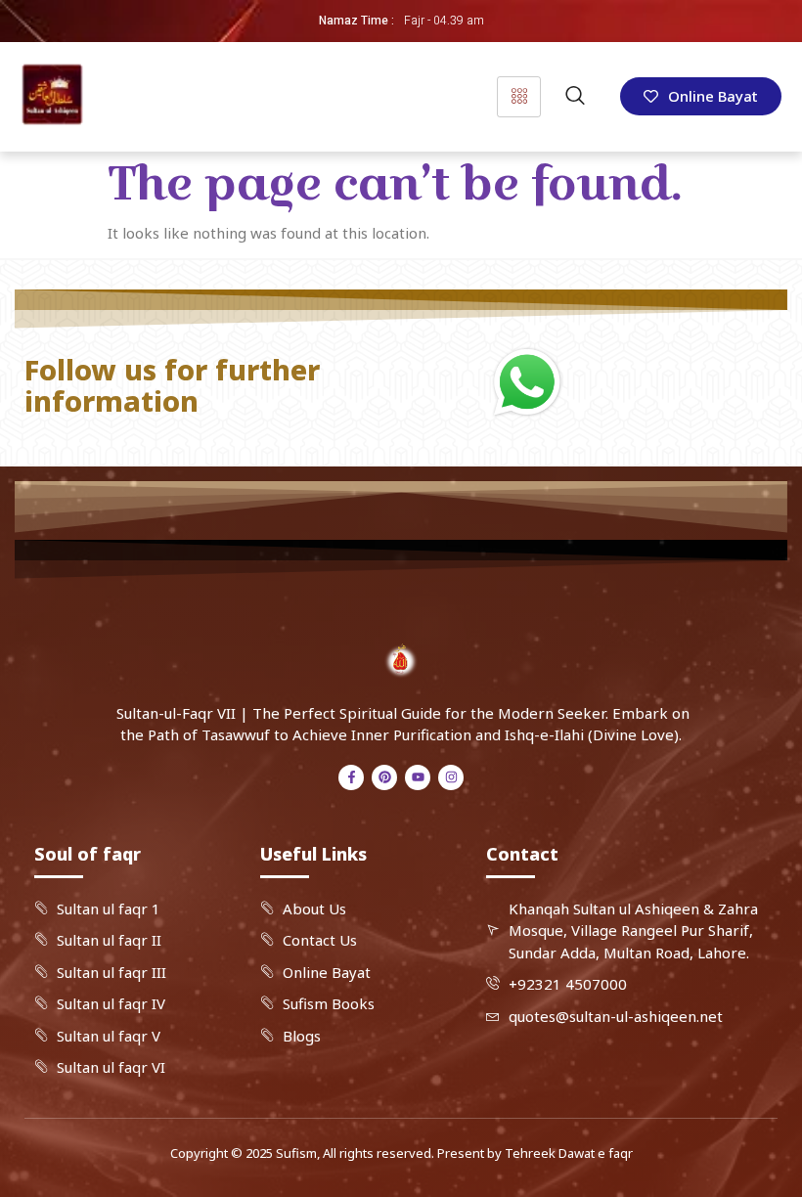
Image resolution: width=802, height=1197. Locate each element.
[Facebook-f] (351, 777)
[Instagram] (451, 777)
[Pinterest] (384, 777)
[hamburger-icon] (519, 96)
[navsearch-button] (575, 96)
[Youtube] (417, 777)
